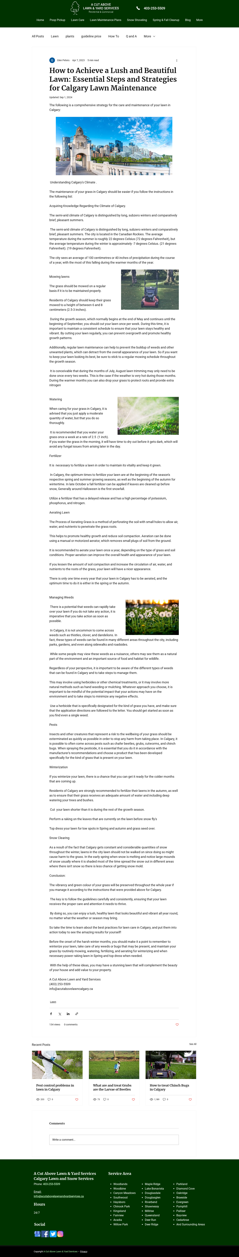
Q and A (131, 36)
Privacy (83, 1251)
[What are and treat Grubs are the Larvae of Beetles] (114, 1065)
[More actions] (177, 60)
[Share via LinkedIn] (68, 1013)
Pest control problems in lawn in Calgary (55, 1087)
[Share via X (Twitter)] (59, 1013)
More (147, 36)
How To (113, 36)
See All (192, 1044)
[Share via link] (76, 1013)
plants (70, 36)
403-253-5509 (154, 8)
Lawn (55, 36)
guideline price (91, 36)
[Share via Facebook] (51, 1013)
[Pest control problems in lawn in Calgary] (57, 1065)
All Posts (38, 36)
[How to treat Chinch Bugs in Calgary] (171, 1065)
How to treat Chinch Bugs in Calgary (169, 1087)
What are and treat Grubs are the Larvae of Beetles (112, 1087)
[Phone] (138, 8)
